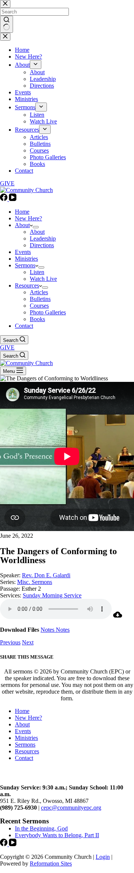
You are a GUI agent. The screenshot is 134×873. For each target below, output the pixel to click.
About (22, 225)
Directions (42, 245)
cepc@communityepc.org (71, 807)
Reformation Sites (51, 863)
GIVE (7, 347)
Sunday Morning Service (52, 595)
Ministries (26, 258)
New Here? (28, 218)
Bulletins (40, 299)
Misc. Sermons (34, 582)
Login (103, 857)
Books (37, 319)
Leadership (43, 238)
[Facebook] (4, 199)
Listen (37, 272)
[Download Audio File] (117, 617)
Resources (27, 285)
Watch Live (43, 279)
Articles (39, 292)
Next (28, 642)
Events (23, 252)
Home (22, 211)
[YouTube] (12, 199)
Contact (24, 326)
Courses (39, 305)
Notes (48, 630)
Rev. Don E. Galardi (46, 575)
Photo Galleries (48, 312)
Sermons (25, 265)
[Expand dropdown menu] (36, 227)
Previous (10, 642)
